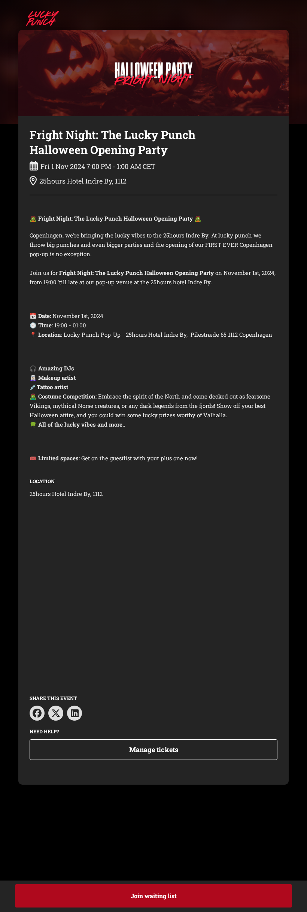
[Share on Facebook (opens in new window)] (37, 713)
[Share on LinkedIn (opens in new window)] (74, 713)
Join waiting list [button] (154, 896)
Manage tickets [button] (153, 749)
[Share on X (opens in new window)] (55, 713)
